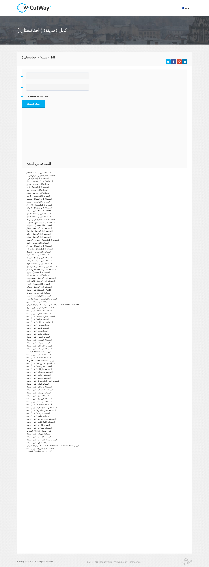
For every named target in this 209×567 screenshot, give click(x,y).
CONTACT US (135, 562)
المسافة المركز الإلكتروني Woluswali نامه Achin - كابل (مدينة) (52, 445)
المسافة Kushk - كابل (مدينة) (38, 431)
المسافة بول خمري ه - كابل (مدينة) (41, 363)
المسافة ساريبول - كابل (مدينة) (39, 372)
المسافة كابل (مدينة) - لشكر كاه (40, 249)
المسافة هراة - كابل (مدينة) (38, 319)
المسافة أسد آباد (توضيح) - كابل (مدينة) (43, 381)
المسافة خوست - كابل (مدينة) (39, 340)
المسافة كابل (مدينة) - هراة (38, 178)
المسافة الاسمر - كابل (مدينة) (38, 437)
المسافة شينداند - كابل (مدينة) (39, 401)
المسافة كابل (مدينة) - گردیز (38, 196)
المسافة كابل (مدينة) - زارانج (38, 234)
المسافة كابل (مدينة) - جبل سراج (40, 307)
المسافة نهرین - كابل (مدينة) (38, 413)
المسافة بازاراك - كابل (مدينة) (39, 349)
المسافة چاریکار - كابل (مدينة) (39, 369)
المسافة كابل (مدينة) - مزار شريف (40, 175)
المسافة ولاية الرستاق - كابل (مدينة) (41, 407)
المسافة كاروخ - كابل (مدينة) (38, 425)
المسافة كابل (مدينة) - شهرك (38, 293)
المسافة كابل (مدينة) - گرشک (38, 252)
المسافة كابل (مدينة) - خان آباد (39, 205)
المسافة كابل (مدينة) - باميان (38, 216)
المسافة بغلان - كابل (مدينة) (38, 334)
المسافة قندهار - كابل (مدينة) (38, 313)
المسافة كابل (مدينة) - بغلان (38, 193)
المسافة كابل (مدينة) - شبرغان (39, 225)
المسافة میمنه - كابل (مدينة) (38, 343)
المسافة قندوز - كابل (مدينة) (38, 325)
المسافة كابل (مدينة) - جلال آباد (39, 181)
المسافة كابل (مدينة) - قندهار (38, 172)
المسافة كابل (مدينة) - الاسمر (38, 296)
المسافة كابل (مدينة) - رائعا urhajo (40, 219)
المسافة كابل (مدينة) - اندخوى (39, 263)
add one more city (38, 96)
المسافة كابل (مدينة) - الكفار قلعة (40, 281)
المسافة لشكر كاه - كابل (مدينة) (40, 390)
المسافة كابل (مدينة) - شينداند (39, 260)
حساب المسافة (33, 104)
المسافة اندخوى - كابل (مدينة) (39, 404)
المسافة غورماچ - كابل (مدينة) (39, 398)
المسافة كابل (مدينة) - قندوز (38, 184)
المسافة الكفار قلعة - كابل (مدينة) (40, 422)
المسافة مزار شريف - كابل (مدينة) (40, 316)
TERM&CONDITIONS (103, 562)
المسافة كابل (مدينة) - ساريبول (39, 231)
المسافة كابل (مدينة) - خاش (38, 302)
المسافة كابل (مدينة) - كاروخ (38, 284)
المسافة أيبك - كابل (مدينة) (37, 384)
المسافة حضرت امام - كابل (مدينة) (41, 410)
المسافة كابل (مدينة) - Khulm (38, 211)
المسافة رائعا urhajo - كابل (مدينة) (40, 360)
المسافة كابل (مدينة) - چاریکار (39, 228)
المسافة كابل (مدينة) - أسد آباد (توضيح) (43, 240)
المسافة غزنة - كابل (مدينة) (38, 328)
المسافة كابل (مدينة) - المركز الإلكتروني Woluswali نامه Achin (52, 304)
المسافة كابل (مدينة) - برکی (38, 275)
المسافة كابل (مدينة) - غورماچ (39, 257)
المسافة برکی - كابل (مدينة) (38, 416)
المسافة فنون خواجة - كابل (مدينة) (41, 419)
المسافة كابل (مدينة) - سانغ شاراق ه (41, 299)
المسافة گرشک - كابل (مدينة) (38, 393)
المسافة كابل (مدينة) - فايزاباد (39, 246)
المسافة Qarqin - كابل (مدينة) (39, 451)
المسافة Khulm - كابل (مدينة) (38, 351)
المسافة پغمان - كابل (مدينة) (38, 378)
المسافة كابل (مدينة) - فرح (37, 255)
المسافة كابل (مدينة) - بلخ (37, 190)
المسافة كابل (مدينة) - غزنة (38, 187)
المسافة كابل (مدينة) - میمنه (38, 202)
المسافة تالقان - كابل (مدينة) (38, 354)
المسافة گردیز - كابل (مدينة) (38, 337)
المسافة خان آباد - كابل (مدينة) (39, 346)
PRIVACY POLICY (120, 562)
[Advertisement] (105, 138)
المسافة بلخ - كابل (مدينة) (37, 331)
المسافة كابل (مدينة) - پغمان (38, 237)
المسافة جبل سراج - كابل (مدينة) (40, 448)
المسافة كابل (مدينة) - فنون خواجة (41, 278)
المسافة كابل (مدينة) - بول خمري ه (41, 222)
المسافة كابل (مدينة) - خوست (39, 199)
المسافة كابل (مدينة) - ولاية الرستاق (41, 266)
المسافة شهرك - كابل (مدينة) (38, 434)
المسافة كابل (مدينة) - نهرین (38, 272)
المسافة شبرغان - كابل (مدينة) (39, 366)
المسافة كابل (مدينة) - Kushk (38, 290)
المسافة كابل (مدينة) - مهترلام (39, 287)
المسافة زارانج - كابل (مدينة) (38, 375)
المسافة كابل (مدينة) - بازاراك (39, 208)
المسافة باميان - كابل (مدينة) (38, 357)
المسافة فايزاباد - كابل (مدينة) (39, 387)
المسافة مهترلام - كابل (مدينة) (39, 428)
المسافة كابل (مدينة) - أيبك (37, 243)
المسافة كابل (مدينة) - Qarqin (39, 310)
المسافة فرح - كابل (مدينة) (37, 396)
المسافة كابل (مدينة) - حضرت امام (41, 269)
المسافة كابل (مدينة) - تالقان (38, 213)
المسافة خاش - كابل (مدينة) (38, 443)
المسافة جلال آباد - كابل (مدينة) (39, 322)
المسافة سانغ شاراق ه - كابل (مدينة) (41, 440)
